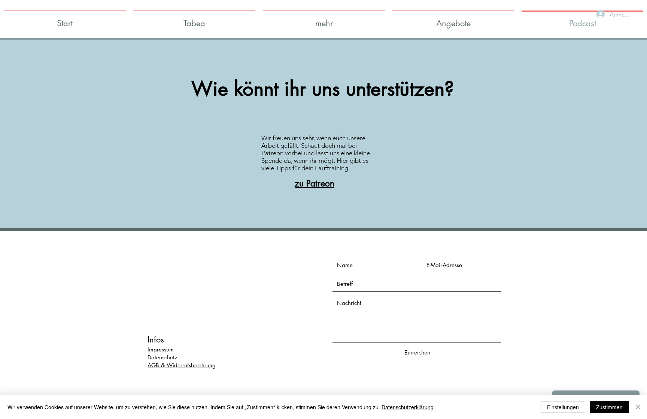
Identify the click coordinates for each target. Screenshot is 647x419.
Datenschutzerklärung (408, 407)
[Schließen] (638, 407)
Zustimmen (609, 407)
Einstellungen (563, 407)
